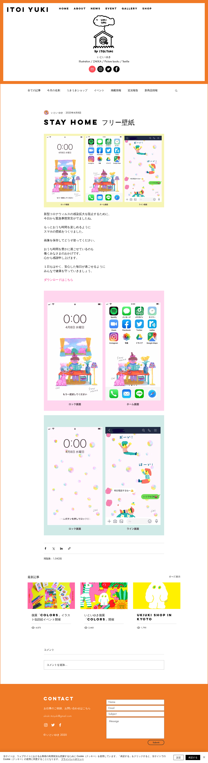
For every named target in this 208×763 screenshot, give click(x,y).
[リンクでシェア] (69, 548)
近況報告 (133, 90)
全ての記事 (34, 90)
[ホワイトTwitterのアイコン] (53, 725)
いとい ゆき (104, 57)
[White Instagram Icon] (46, 725)
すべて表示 (174, 576)
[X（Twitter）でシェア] (53, 548)
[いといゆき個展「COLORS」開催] (104, 595)
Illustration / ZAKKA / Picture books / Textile (104, 61)
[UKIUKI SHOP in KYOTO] (156, 595)
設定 (178, 757)
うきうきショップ (77, 90)
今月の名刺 (53, 90)
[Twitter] (108, 69)
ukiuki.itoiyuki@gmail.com (58, 716)
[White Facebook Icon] (60, 725)
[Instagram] (100, 69)
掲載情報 (116, 90)
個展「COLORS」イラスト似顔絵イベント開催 (51, 617)
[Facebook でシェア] (45, 548)
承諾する (192, 757)
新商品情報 (151, 90)
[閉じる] (204, 757)
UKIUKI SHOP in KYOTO (154, 617)
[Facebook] (116, 69)
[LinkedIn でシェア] (61, 548)
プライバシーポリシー (72, 759)
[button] (176, 90)
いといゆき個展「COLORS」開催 (99, 617)
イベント (99, 90)
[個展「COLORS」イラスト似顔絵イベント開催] (51, 595)
